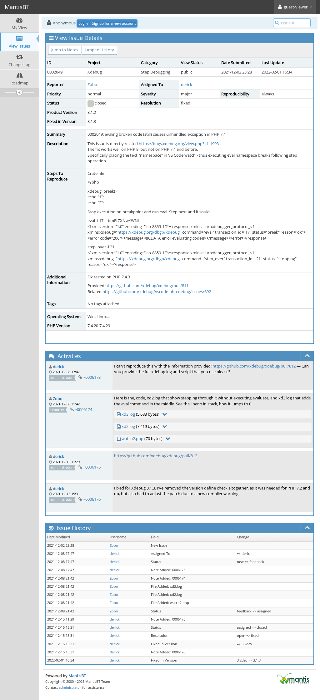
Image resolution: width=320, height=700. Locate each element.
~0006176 (92, 499)
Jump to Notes (64, 50)
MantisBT (77, 675)
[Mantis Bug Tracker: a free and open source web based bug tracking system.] (293, 678)
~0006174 (83, 409)
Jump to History (99, 50)
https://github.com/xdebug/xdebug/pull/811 (146, 285)
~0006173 (92, 377)
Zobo (92, 84)
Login (83, 23)
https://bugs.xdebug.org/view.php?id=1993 (179, 143)
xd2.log (128, 426)
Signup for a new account (114, 23)
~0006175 (92, 467)
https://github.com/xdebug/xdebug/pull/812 (254, 366)
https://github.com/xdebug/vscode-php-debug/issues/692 (156, 291)
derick (186, 84)
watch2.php (132, 438)
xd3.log (128, 414)
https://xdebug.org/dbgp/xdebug (149, 232)
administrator (70, 687)
